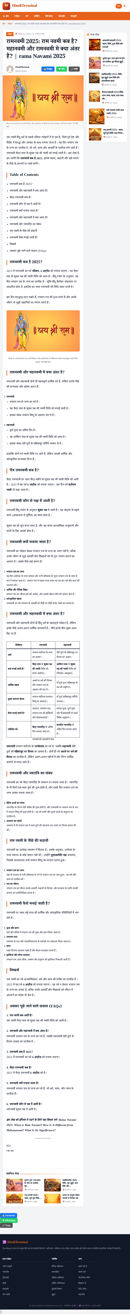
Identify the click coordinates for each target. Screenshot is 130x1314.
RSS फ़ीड (82, 1289)
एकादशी (61, 16)
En (118, 6)
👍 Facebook (8, 1215)
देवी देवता (49, 16)
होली (4, 1283)
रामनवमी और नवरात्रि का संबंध (25, 224)
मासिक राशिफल (58, 1278)
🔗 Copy (6, 1225)
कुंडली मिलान (57, 1289)
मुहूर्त (53, 1294)
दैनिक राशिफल (57, 1266)
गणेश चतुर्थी (7, 1266)
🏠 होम (6, 16)
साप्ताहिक (55, 1272)
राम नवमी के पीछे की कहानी (23, 230)
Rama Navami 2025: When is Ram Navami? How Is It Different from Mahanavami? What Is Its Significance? (41, 1125)
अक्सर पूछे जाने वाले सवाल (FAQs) (28, 250)
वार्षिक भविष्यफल (58, 1283)
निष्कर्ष (13, 244)
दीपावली (6, 1278)
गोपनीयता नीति (84, 1278)
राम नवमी (6, 1294)
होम (4, 24)
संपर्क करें (82, 1272)
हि (124, 6)
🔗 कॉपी (74, 69)
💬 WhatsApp (8, 1220)
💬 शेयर (61, 69)
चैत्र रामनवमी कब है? (20, 197)
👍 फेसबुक (48, 69)
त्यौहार (17, 16)
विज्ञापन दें (82, 1283)
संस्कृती (74, 16)
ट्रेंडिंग (36, 16)
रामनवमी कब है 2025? (21, 184)
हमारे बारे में (82, 1266)
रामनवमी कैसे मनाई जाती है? (24, 237)
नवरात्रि (6, 1272)
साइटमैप (81, 1294)
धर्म (27, 16)
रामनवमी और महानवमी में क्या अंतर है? (29, 190)
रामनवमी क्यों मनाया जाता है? (24, 210)
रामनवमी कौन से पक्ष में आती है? (25, 204)
